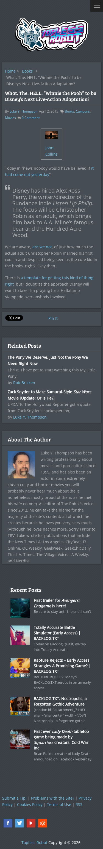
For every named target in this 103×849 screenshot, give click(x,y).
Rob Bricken (24, 382)
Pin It (53, 318)
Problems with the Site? (52, 798)
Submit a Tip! (14, 798)
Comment (31, 117)
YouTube (31, 823)
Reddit (42, 823)
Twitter (19, 823)
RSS (79, 804)
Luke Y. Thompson (23, 111)
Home (10, 71)
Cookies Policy (30, 804)
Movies (10, 117)
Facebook (8, 823)
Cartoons (83, 111)
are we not (42, 246)
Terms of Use (59, 804)
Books (27, 71)
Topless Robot (34, 842)
